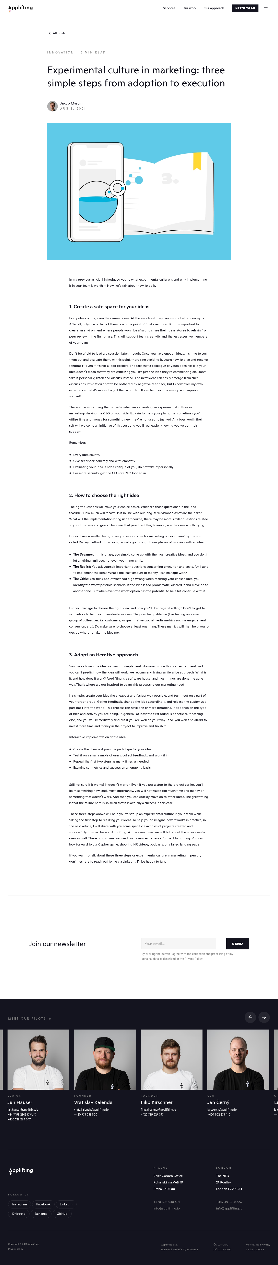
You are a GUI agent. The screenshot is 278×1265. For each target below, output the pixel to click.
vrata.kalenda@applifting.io (91, 1109)
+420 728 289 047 (19, 1119)
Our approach (214, 8)
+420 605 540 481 (166, 1202)
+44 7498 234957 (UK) (22, 1114)
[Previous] (250, 1017)
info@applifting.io (166, 1208)
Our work (189, 8)
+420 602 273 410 (218, 1114)
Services (169, 8)
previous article (89, 279)
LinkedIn (129, 861)
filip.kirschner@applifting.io (158, 1109)
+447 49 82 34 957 (229, 1202)
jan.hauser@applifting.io (23, 1109)
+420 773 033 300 (85, 1114)
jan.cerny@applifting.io (222, 1109)
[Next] (264, 1017)
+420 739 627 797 (152, 1114)
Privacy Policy (193, 959)
